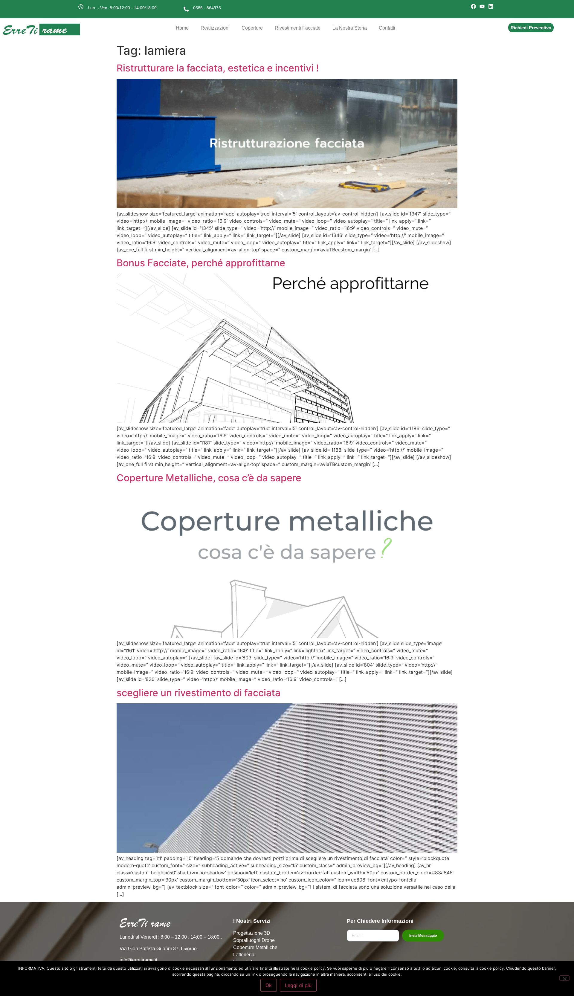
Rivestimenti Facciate (297, 27)
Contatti (387, 27)
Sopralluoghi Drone (254, 940)
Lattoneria (243, 954)
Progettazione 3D (251, 933)
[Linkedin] (490, 6)
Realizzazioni (215, 27)
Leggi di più (298, 985)
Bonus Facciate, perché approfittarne (201, 263)
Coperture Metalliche (255, 947)
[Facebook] (473, 6)
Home (182, 27)
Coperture (252, 27)
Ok (268, 985)
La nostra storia (349, 27)
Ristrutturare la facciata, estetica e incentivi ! (218, 68)
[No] (564, 978)
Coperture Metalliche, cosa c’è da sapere (209, 478)
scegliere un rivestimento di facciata (198, 693)
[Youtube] (482, 6)
